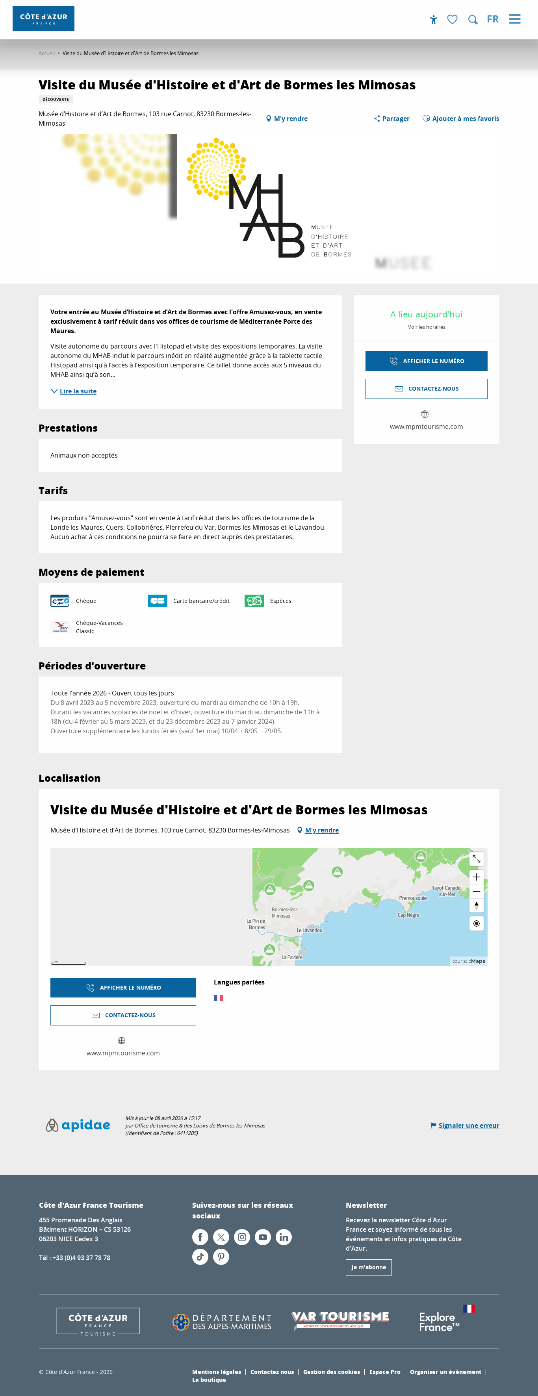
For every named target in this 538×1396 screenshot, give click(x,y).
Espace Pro (385, 1372)
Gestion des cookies (331, 1372)
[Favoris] (453, 19)
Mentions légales (216, 1372)
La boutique (209, 1379)
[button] (473, 20)
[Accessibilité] (433, 19)
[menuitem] (43, 18)
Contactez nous (272, 1372)
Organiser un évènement (445, 1372)
